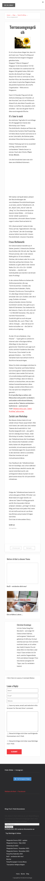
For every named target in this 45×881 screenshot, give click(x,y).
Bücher (8, 859)
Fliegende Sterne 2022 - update (16, 840)
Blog (27, 874)
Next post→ (29, 548)
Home (18, 874)
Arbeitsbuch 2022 (12, 846)
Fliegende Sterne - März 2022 (16, 843)
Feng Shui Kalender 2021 (14, 854)
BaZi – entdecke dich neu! (15, 856)
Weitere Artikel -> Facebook (15, 791)
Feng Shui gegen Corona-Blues (16, 862)
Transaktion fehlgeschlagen (15, 864)
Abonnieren (9, 827)
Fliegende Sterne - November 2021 (17, 851)
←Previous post (16, 548)
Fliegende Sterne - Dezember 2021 (17, 848)
